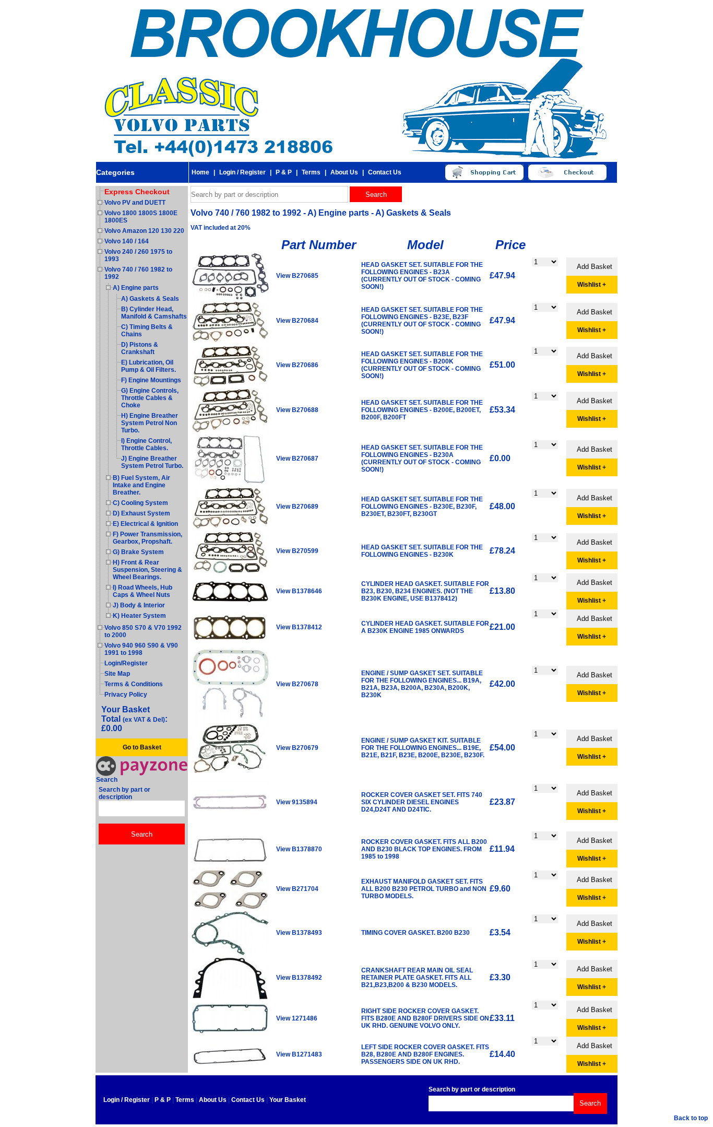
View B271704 (297, 889)
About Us (344, 172)
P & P (284, 172)
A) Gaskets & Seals (150, 298)
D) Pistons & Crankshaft (139, 348)
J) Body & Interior (139, 605)
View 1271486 (296, 1018)
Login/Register (126, 663)
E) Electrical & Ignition (145, 523)
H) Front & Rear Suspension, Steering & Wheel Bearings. (147, 570)
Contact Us (384, 172)
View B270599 (297, 551)
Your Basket (287, 1099)
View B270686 (297, 365)
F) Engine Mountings (151, 380)
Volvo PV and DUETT (134, 202)
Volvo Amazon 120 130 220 (144, 230)
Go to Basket (142, 747)
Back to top (691, 1118)
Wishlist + (591, 284)
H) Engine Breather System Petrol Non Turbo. (149, 423)
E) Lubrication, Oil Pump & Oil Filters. (148, 366)
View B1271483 (299, 1054)
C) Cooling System (140, 503)
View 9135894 (296, 802)
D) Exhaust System (141, 513)
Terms (311, 172)
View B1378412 (299, 627)
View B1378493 (299, 932)
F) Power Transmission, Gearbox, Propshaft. (147, 538)
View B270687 (297, 458)
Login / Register (242, 172)
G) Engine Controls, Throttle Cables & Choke (150, 398)
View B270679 (297, 748)
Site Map (117, 673)
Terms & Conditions (133, 684)
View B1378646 (299, 591)
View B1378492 (299, 977)
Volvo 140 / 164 (126, 241)
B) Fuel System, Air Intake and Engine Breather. (141, 485)
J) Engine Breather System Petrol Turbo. (152, 462)
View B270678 (297, 684)
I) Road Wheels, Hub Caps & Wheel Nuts (142, 591)
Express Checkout (137, 191)
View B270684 (297, 320)
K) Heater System (139, 615)
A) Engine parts (136, 287)
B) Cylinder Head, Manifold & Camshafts (154, 313)
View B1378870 (299, 849)
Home (200, 172)
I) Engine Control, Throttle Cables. (146, 444)
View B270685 (297, 275)
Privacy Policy (125, 694)
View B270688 (297, 410)
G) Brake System (138, 552)
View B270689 (297, 506)
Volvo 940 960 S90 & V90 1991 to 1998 (141, 649)
